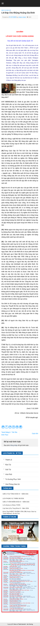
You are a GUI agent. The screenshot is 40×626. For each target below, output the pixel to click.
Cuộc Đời (35, 433)
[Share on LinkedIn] (20, 427)
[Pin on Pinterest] (17, 427)
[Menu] (2, 3)
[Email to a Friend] (13, 427)
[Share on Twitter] (10, 427)
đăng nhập (13, 445)
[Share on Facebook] (6, 427)
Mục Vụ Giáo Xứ (6, 10)
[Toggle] (4, 459)
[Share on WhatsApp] (3, 427)
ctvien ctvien (22, 17)
